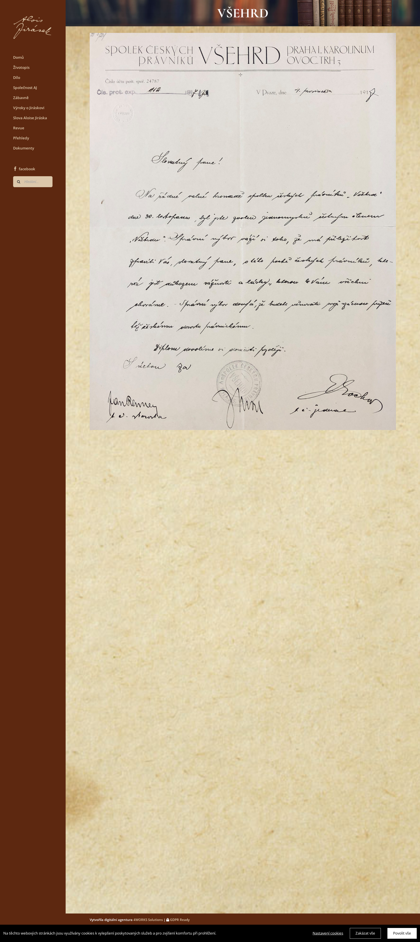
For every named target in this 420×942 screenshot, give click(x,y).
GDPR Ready (179, 919)
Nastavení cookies (328, 933)
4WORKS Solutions (148, 919)
